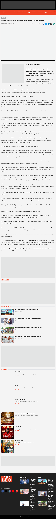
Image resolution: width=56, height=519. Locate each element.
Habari (4, 11)
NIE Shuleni (45, 12)
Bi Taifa (29, 12)
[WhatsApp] (54, 24)
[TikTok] (9, 491)
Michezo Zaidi (5, 280)
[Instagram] (16, 491)
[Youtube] (13, 491)
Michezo (40, 11)
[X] (46, 24)
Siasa (9, 11)
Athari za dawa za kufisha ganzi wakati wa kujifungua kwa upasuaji (33, 482)
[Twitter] (6, 491)
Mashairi (34, 11)
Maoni (13, 11)
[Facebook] (43, 24)
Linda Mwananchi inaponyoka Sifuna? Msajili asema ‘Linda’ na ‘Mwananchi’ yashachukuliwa (51, 483)
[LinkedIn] (49, 24)
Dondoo (24, 11)
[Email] (51, 24)
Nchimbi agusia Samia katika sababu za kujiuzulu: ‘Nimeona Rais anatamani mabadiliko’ (33, 493)
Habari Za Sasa (5, 306)
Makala (18, 11)
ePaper (50, 11)
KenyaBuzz (4, 369)
